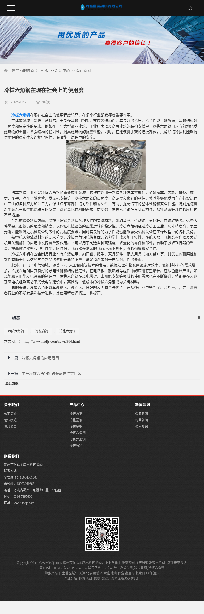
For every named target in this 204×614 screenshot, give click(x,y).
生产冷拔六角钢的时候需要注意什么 (51, 374)
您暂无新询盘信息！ (125, 579)
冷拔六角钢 (16, 331)
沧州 (156, 573)
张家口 (140, 573)
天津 (82, 573)
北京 (89, 573)
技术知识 (141, 427)
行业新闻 (141, 420)
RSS (97, 579)
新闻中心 (62, 71)
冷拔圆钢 (76, 420)
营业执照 (10, 420)
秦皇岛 (130, 573)
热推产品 (51, 573)
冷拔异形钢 (78, 439)
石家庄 (105, 573)
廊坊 (96, 573)
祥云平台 (94, 568)
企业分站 (70, 579)
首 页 (44, 71)
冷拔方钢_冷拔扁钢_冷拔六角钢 (142, 568)
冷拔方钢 (76, 414)
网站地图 (86, 579)
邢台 (149, 573)
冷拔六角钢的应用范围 (40, 358)
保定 (121, 573)
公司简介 (10, 414)
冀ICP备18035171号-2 (55, 568)
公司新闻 (83, 71)
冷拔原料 (76, 446)
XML (105, 579)
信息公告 (10, 427)
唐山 (114, 573)
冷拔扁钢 (41, 331)
